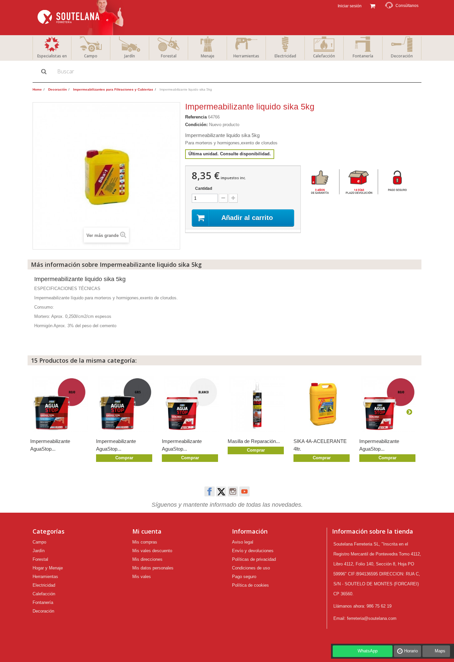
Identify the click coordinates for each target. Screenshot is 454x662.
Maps (440, 650)
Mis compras (144, 542)
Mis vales (141, 576)
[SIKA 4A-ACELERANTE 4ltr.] (323, 404)
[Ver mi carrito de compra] (372, 5)
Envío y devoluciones (253, 550)
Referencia (196, 116)
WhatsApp (368, 650)
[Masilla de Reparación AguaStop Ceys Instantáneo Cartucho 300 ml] (257, 404)
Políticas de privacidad (254, 559)
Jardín (129, 56)
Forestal (168, 56)
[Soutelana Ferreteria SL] (81, 17)
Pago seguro (244, 576)
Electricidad (285, 56)
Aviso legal (242, 542)
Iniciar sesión (349, 6)
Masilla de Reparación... (254, 441)
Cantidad (203, 188)
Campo (90, 56)
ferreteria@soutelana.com (372, 618)
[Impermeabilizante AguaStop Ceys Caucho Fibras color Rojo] (388, 404)
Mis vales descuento (152, 550)
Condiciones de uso (251, 567)
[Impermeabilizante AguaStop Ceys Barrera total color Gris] (125, 404)
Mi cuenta (147, 531)
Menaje (207, 56)
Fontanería (363, 56)
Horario (411, 650)
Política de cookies (250, 585)
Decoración (402, 56)
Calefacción (324, 56)
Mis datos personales (152, 567)
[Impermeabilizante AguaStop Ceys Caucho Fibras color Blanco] (191, 404)
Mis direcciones (147, 559)
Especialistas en (52, 56)
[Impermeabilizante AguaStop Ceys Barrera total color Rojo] (59, 404)
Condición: (196, 124)
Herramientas (246, 56)
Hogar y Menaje (48, 567)
